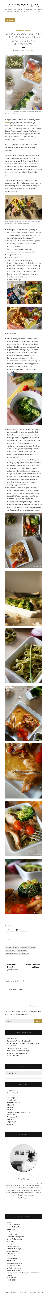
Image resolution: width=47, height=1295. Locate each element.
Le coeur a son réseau (13, 1225)
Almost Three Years (13, 1055)
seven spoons (11, 1253)
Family (9, 1095)
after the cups (11, 1261)
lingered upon (11, 1278)
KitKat (9, 1110)
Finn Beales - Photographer (15, 1237)
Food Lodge (20, 30)
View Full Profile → (23, 1198)
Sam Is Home (11, 1241)
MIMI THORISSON (12, 1280)
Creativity (10, 1090)
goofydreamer (23, 6)
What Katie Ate (11, 1256)
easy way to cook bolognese (27, 947)
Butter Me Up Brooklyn (14, 1249)
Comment (33, 1006)
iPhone (9, 1105)
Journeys (10, 1107)
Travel (9, 1124)
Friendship (10, 1100)
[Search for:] (23, 1021)
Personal (10, 1115)
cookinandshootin (13, 1246)
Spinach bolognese (22, 950)
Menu (11, 20)
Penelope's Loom (12, 1244)
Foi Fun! (9, 1275)
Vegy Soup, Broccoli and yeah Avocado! (12, 967)
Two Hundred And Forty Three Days (18, 1051)
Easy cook (8, 947)
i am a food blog (12, 1234)
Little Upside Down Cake (14, 1263)
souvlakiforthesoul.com (14, 1239)
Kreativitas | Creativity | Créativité (17, 1112)
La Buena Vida (11, 1232)
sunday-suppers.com (13, 1251)
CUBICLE (9, 1222)
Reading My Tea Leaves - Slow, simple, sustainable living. (24, 1273)
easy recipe (16, 947)
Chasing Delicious (12, 1258)
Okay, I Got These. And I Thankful (17, 1053)
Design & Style (11, 1093)
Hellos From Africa (12, 1102)
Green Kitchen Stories (13, 1265)
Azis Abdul (30, 50)
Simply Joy (10, 1122)
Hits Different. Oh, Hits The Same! (17, 1048)
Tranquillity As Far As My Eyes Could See (19, 1041)
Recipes (28, 30)
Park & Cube (11, 1229)
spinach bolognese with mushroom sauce (17, 954)
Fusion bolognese (11, 950)
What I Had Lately (12, 1039)
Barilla (7, 123)
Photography (11, 1117)
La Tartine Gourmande (14, 1268)
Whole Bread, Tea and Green (33, 965)
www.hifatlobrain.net (13, 1270)
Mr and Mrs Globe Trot (14, 1227)
